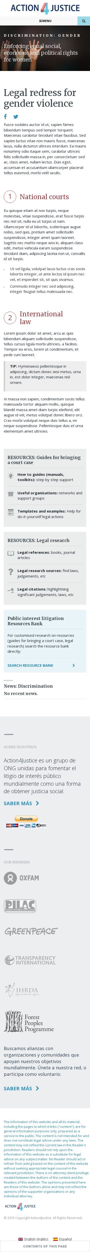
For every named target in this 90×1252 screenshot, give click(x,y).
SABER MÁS (18, 803)
